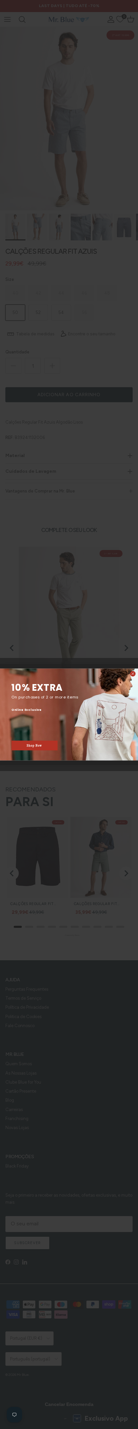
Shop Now (34, 745)
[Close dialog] (133, 674)
